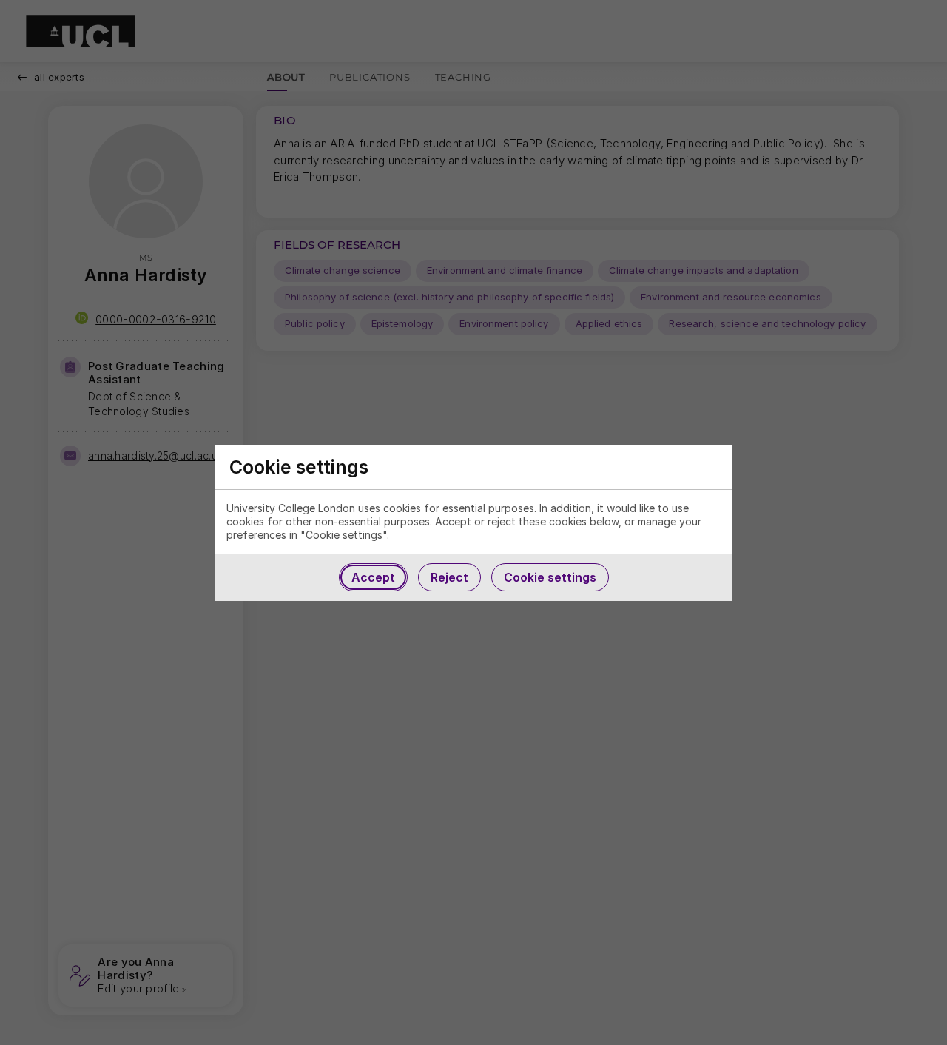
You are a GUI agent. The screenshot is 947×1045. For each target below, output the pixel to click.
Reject (449, 577)
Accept (373, 577)
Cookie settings (550, 577)
